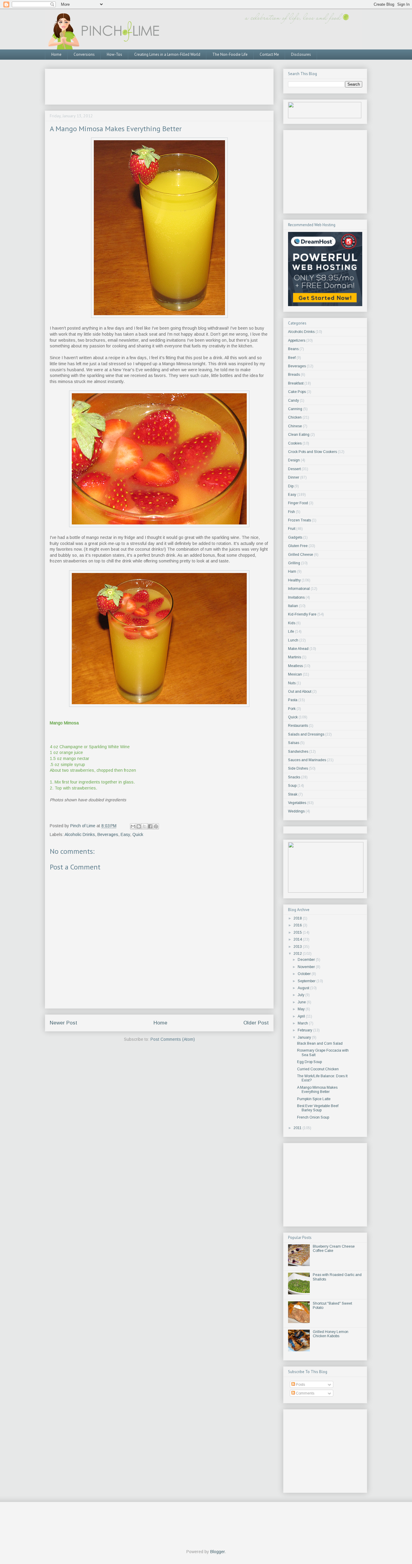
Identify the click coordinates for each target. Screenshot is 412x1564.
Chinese (295, 426)
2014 (298, 939)
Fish (291, 512)
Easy (125, 834)
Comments (304, 1393)
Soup (292, 786)
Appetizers (296, 340)
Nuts (292, 683)
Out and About (299, 691)
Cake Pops (297, 392)
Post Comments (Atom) (173, 1039)
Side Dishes (298, 768)
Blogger (217, 1551)
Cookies (295, 443)
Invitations (296, 597)
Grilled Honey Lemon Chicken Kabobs (330, 1334)
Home (56, 54)
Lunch (293, 640)
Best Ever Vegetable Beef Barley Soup (317, 1108)
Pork (292, 709)
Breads (294, 374)
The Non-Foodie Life (230, 54)
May (302, 1009)
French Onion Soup (313, 1117)
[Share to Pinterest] (156, 826)
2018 (298, 918)
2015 (298, 932)
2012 (298, 953)
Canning (295, 409)
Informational (299, 589)
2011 (298, 1128)
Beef (292, 358)
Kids (291, 623)
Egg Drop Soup (309, 1062)
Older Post (256, 1023)
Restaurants (298, 725)
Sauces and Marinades (307, 760)
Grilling (294, 563)
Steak (292, 794)
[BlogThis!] (139, 826)
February (305, 1030)
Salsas (293, 743)
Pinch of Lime (83, 825)
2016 (298, 925)
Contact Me (269, 54)
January (305, 1037)
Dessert (294, 469)
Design (294, 460)
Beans (293, 349)
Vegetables (297, 803)
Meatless (295, 666)
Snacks (294, 777)
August (304, 988)
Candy (293, 400)
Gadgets (295, 537)
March (303, 1023)
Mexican (295, 674)
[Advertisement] (159, 84)
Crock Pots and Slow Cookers (312, 452)
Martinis (294, 657)
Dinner (293, 477)
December (307, 960)
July (301, 995)
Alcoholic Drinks (80, 834)
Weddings (296, 811)
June (302, 1002)
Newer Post (63, 1023)
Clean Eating (298, 434)
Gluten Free (298, 546)
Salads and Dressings (306, 734)
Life (291, 631)
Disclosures (301, 54)
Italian (293, 606)
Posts (300, 1384)
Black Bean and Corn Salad (320, 1043)
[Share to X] (144, 826)
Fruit (291, 529)
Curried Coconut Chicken (318, 1069)
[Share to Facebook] (150, 826)
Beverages (107, 834)
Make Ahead (298, 649)
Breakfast (295, 383)
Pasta (292, 700)
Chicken (295, 417)
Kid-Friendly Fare (302, 614)
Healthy (294, 580)
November (307, 967)
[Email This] (133, 826)
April (302, 1016)
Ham (292, 571)
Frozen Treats (299, 520)
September (307, 981)
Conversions (84, 54)
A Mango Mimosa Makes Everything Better (317, 1089)
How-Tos (114, 54)
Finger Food (298, 503)
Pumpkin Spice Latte (314, 1099)
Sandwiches (298, 751)
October (305, 974)
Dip (290, 486)
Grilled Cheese (300, 554)
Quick (137, 834)
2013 (298, 947)
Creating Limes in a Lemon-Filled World (167, 54)
